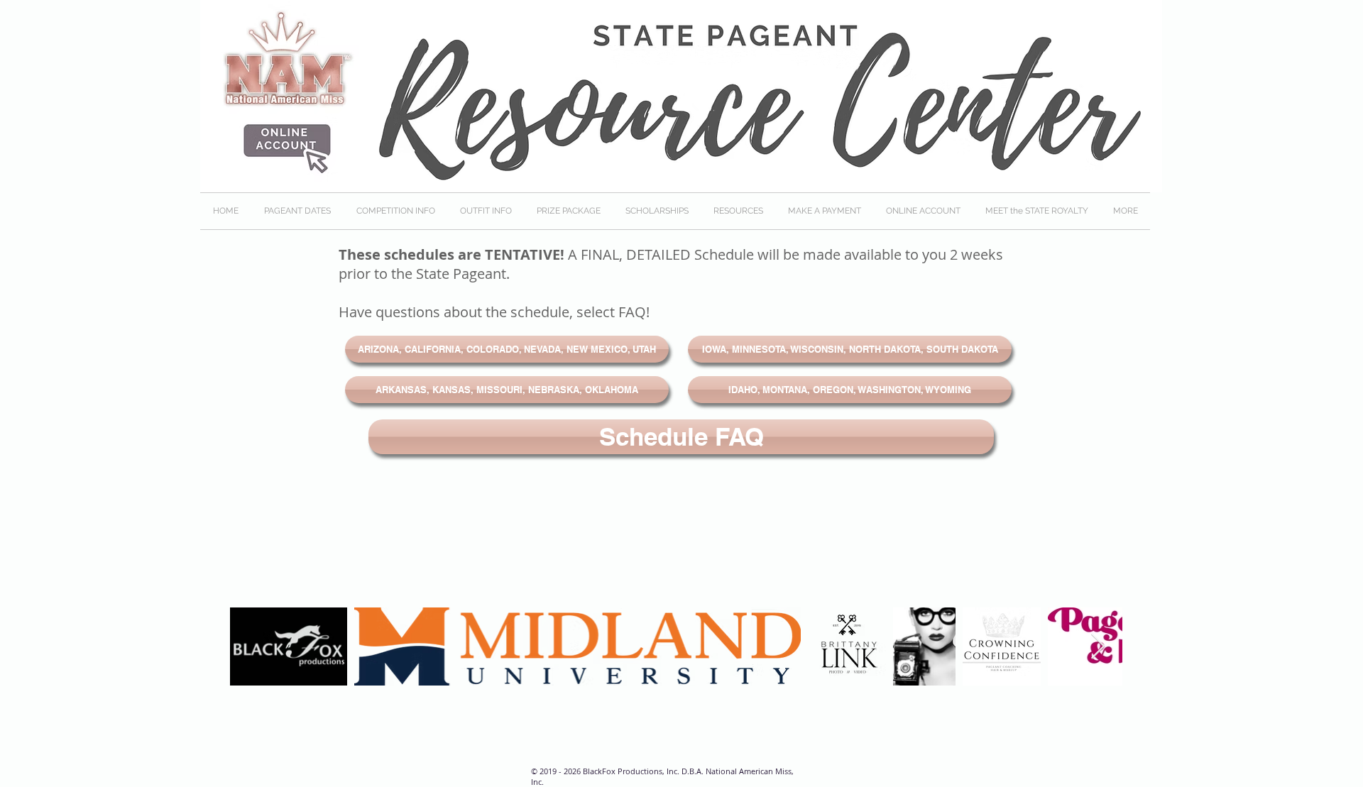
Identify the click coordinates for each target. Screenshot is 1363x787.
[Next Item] (1098, 647)
